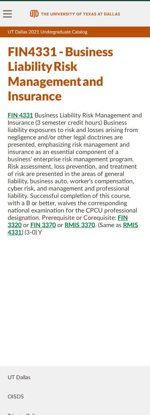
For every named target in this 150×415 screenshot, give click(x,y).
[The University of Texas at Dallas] (75, 14)
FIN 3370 (43, 225)
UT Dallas (19, 377)
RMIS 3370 (80, 225)
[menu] (7, 14)
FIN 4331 (20, 115)
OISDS (16, 397)
